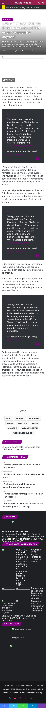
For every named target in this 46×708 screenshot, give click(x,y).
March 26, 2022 (15, 251)
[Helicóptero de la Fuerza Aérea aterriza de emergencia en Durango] (37, 593)
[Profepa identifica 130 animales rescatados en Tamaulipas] (8, 591)
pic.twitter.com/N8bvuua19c (21, 242)
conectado (29, 447)
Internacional (7, 19)
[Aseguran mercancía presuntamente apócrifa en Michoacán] (37, 606)
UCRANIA (13, 428)
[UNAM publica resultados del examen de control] (23, 567)
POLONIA (23, 423)
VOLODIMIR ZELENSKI (23, 433)
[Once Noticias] (23, 3)
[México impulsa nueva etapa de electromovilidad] (8, 607)
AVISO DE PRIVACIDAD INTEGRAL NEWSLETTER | (20, 685)
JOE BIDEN (34, 418)
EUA (9, 418)
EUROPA (20, 418)
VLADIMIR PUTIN (30, 428)
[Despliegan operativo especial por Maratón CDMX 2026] (23, 604)
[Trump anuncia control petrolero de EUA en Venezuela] (23, 591)
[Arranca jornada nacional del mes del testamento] (8, 552)
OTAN (11, 423)
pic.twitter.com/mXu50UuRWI (22, 145)
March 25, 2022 (15, 154)
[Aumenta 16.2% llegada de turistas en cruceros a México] (37, 556)
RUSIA (35, 423)
